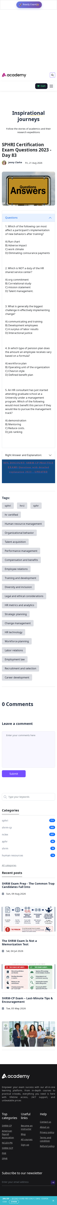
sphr (36, 505)
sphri (8, 505)
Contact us (45, 1121)
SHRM (14, 1202)
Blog (23, 1134)
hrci (22, 505)
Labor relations (14, 650)
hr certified (11, 514)
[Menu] (51, 86)
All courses (26, 1139)
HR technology (13, 632)
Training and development (20, 578)
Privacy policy (47, 1132)
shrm (5, 848)
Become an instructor (27, 1127)
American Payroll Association (8, 1134)
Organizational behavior (19, 533)
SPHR (4, 1158)
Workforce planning (17, 641)
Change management (18, 623)
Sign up (25, 1144)
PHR (4, 1153)
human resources (12, 855)
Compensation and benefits (21, 560)
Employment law (15, 659)
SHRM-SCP (7, 1147)
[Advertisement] (28, 41)
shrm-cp (7, 827)
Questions (11, 217)
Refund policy (47, 1146)
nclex (5, 834)
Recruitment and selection (20, 668)
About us (44, 1127)
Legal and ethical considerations (24, 596)
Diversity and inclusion (18, 587)
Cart (43, 86)
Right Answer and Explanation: (23, 455)
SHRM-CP (7, 1125)
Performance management (21, 551)
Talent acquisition (15, 542)
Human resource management (23, 523)
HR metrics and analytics (19, 605)
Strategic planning (16, 614)
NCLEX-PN (7, 1142)
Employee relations (16, 569)
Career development (17, 677)
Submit (14, 773)
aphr (5, 841)
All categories (9, 865)
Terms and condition (45, 1139)
